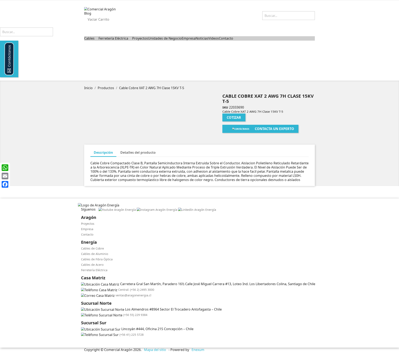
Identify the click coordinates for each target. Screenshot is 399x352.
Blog (87, 13)
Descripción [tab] (103, 152)
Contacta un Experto (274, 128)
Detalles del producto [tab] (138, 152)
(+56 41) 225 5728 (131, 335)
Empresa (87, 229)
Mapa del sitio (155, 349)
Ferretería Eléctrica (94, 270)
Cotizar (234, 117)
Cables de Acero (92, 265)
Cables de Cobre (92, 248)
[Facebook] (5, 184)
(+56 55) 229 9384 (135, 315)
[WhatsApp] (5, 168)
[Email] (5, 176)
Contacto (87, 234)
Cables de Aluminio (94, 254)
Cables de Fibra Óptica (97, 259)
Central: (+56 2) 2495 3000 (136, 290)
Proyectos (87, 224)
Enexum (198, 349)
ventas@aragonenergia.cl (133, 295)
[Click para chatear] (82, 342)
